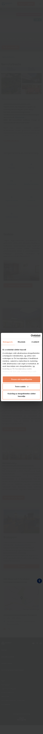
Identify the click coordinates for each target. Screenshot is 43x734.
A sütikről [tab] (35, 342)
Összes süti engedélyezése (21, 379)
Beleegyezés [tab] (8, 342)
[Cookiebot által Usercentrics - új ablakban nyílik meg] (30, 335)
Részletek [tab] (21, 342)
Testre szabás (20, 386)
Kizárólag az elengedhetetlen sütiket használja (22, 395)
